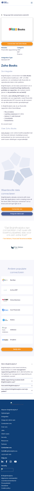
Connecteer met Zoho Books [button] (17, 44)
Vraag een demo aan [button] (17, 214)
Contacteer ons (6, 423)
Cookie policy (5, 488)
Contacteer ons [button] (17, 209)
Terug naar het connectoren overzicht (16, 15)
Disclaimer (4, 486)
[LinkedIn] (2, 462)
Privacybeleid (5, 483)
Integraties (4, 416)
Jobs (2, 430)
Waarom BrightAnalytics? (9, 410)
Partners (4, 444)
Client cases (5, 434)
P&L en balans (9, 112)
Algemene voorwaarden (9, 478)
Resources (4, 441)
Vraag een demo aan (8, 420)
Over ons (4, 427)
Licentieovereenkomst (8, 481)
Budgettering (8, 120)
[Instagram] (11, 462)
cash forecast (15, 116)
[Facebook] (6, 462)
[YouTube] (15, 462)
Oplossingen (5, 413)
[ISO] (7, 471)
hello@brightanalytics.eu (9, 451)
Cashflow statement (11, 114)
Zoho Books (5, 133)
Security (4, 437)
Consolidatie (8, 118)
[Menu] (32, 3)
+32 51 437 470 (6, 454)
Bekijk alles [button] (17, 349)
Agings (6, 116)
